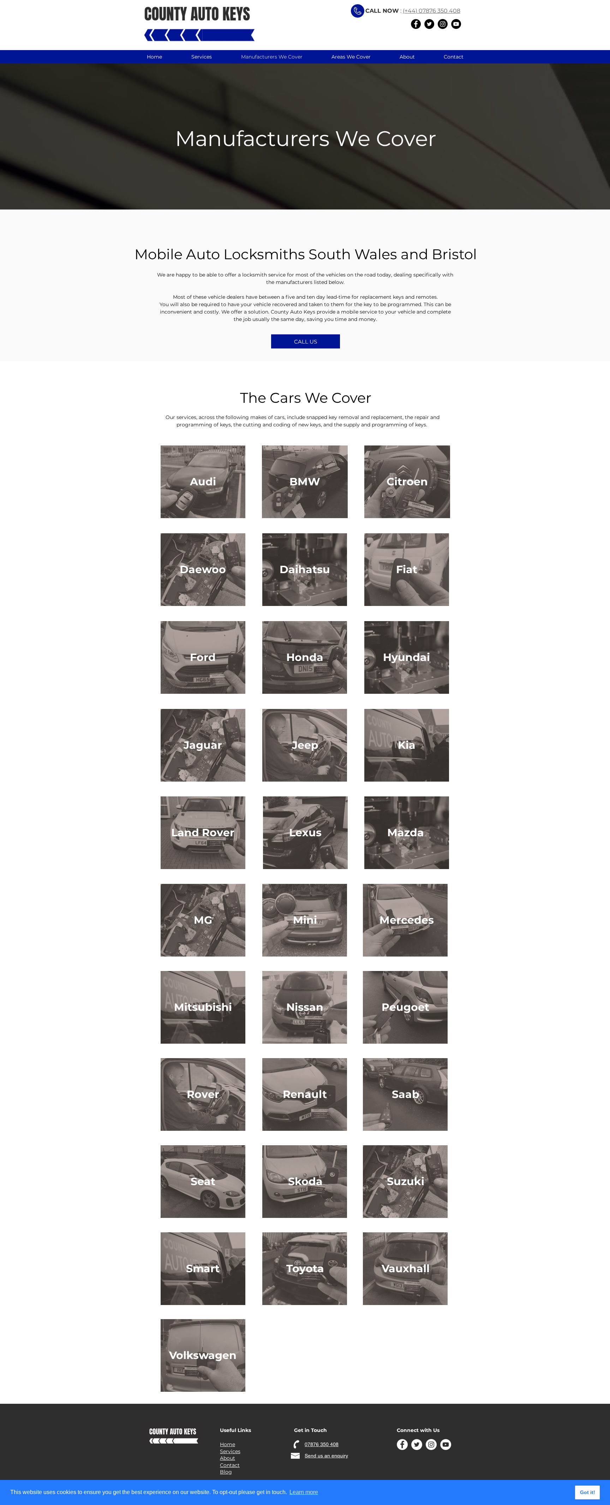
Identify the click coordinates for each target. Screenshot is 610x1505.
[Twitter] (429, 24)
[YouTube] (456, 24)
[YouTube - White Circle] (445, 1444)
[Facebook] (416, 24)
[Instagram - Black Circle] (443, 24)
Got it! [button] (587, 1492)
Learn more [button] (303, 1492)
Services (230, 1451)
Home (227, 1444)
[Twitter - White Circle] (416, 1444)
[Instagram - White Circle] (431, 1444)
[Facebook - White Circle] (402, 1444)
